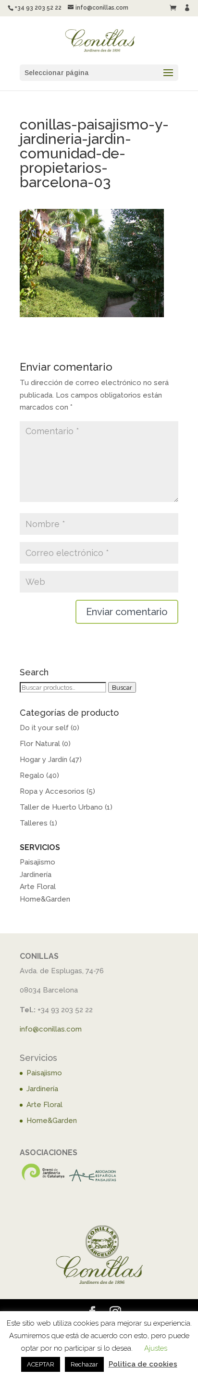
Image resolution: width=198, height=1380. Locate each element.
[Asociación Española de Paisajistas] (93, 1180)
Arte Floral (38, 886)
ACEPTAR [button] (40, 1364)
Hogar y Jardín (43, 759)
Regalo (32, 775)
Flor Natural (40, 743)
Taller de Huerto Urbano (61, 807)
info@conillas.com (51, 1029)
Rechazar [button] (84, 1364)
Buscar (122, 687)
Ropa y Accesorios (52, 791)
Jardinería (35, 874)
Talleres (34, 823)
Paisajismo (37, 862)
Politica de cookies (143, 1364)
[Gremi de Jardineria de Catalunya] (43, 1180)
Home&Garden (45, 899)
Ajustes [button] (155, 1348)
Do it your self (44, 727)
